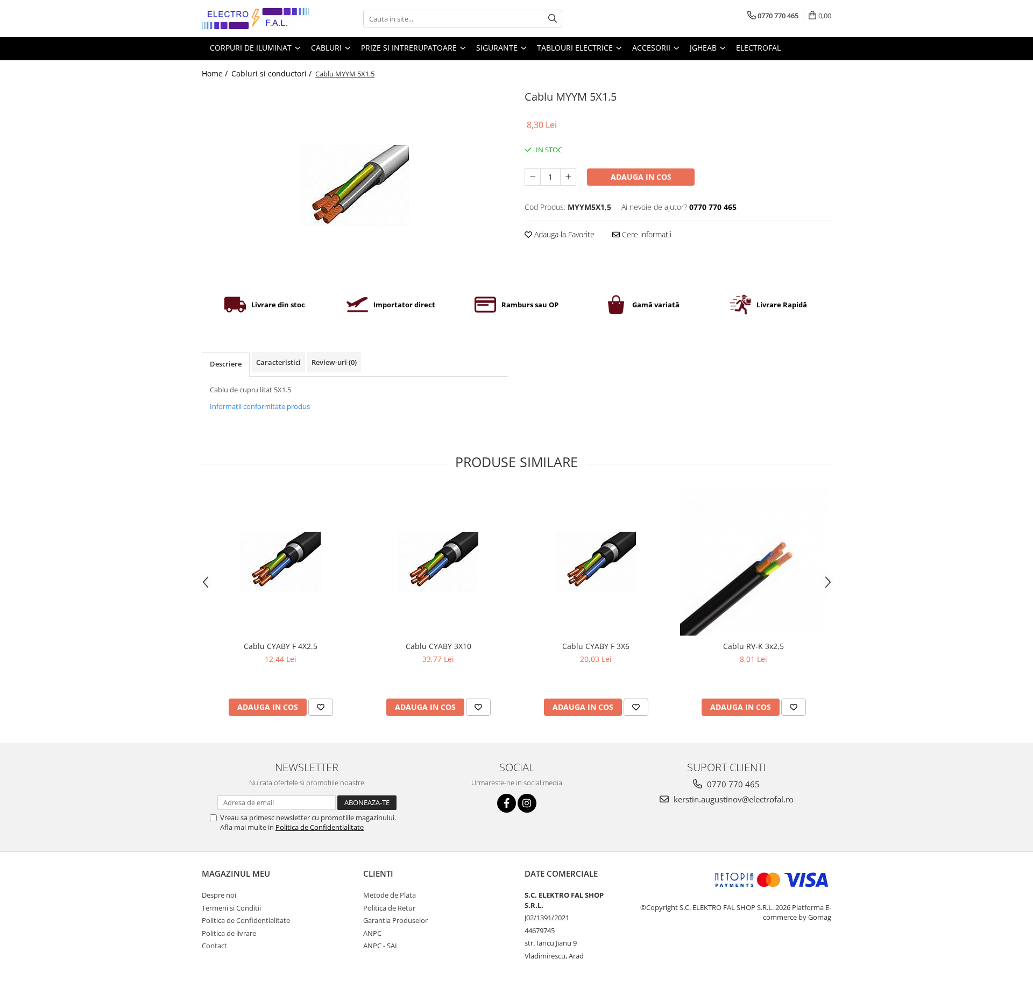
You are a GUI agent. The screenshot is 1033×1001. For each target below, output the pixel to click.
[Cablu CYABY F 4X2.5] (280, 562)
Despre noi (219, 895)
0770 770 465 (732, 784)
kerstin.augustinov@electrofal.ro (732, 799)
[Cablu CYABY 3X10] (438, 562)
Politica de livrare (229, 933)
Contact (214, 945)
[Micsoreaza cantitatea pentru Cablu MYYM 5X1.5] (533, 177)
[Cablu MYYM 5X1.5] (355, 185)
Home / (216, 73)
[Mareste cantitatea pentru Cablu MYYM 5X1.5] (568, 177)
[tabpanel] (355, 185)
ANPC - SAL (381, 945)
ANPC (372, 933)
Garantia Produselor (395, 920)
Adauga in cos (641, 177)
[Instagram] (527, 803)
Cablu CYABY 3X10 (438, 646)
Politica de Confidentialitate (319, 827)
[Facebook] (506, 803)
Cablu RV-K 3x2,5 (753, 646)
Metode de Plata (389, 895)
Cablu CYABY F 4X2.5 (280, 646)
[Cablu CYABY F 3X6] (595, 562)
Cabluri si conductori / (272, 73)
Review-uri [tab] (334, 362)
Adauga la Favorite (563, 234)
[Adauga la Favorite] (320, 707)
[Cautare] (552, 18)
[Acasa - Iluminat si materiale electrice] (255, 18)
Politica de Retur (389, 908)
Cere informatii (645, 234)
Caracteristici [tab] (278, 362)
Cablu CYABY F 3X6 (595, 646)
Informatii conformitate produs (260, 406)
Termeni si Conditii (231, 908)
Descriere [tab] (226, 364)
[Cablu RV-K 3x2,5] (753, 562)
